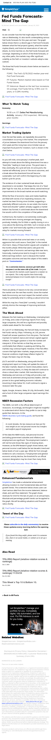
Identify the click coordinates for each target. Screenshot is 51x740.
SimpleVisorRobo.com (26, 641)
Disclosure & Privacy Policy (15, 651)
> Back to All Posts (10, 595)
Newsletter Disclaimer (37, 651)
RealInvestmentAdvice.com (13, 644)
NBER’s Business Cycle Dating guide (17, 415)
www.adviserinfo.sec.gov (34, 702)
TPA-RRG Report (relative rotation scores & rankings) (24, 560)
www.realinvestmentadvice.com (12, 703)
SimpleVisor (7, 482)
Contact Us (7, 2)
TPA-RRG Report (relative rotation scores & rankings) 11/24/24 (24, 571)
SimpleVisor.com (9, 641)
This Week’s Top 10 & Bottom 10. (19, 582)
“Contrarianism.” (16, 261)
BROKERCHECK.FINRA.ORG (15, 654)
